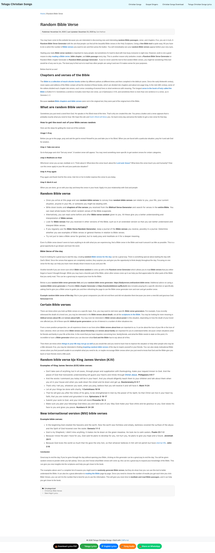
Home (42, 14)
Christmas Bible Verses (53, 491)
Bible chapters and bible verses (68, 101)
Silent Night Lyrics (51, 493)
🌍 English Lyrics (108, 546)
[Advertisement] (103, 518)
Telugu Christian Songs (16, 4)
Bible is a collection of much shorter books (62, 82)
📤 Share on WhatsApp (149, 546)
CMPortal (125, 540)
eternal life (161, 443)
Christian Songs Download (173, 4)
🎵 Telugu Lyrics (89, 546)
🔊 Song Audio (127, 546)
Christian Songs (135, 4)
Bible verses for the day (102, 257)
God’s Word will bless (98, 117)
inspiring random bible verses (95, 347)
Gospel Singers (152, 4)
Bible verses (68, 47)
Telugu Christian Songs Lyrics (200, 4)
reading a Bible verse (61, 56)
